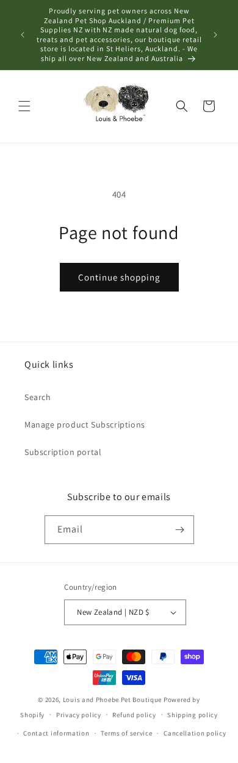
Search (37, 397)
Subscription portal (62, 451)
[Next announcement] (215, 34)
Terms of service (126, 733)
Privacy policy (78, 715)
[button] (24, 106)
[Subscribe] (180, 529)
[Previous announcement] (22, 34)
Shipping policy (192, 715)
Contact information (56, 733)
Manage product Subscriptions (84, 424)
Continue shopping (119, 277)
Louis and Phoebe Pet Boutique (112, 699)
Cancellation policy (195, 733)
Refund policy (134, 715)
